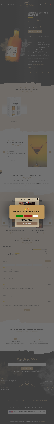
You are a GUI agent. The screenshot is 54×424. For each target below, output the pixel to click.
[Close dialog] (37, 199)
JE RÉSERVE (27, 224)
